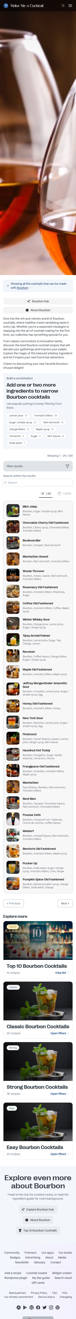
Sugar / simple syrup (22, 422)
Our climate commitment (18, 1297)
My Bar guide (41, 1278)
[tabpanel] (38, 695)
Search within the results (19, 476)
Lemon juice (18, 415)
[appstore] (18, 1307)
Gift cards (38, 1283)
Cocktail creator (36, 1273)
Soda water (17, 443)
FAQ (64, 1293)
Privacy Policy (39, 1293)
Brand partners (17, 1293)
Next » (65, 903)
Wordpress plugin (15, 1278)
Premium (31, 1252)
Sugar (36, 436)
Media (62, 1257)
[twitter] (44, 1307)
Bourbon (22, 288)
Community (12, 1252)
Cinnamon (16, 436)
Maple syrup (45, 429)
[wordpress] (31, 1307)
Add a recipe (12, 1273)
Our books (65, 1252)
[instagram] (51, 1307)
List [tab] (48, 493)
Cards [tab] (67, 493)
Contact (55, 1262)
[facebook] (38, 1307)
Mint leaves (55, 436)
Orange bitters (19, 429)
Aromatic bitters (45, 415)
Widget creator (62, 1273)
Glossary (39, 1262)
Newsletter (22, 1262)
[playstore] (25, 1307)
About (49, 1257)
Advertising (32, 1257)
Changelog (66, 1297)
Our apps (48, 1252)
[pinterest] (57, 1307)
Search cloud (63, 1278)
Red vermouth (53, 422)
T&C (54, 1293)
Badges (15, 1257)
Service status (46, 1297)
